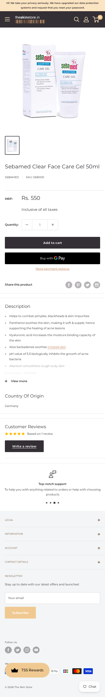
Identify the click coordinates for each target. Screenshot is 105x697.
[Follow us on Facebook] (8, 650)
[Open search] (76, 19)
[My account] (86, 19)
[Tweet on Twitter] (87, 284)
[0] (96, 19)
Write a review (24, 446)
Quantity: (12, 224)
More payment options (52, 269)
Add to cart (52, 243)
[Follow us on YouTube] (36, 650)
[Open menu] (7, 19)
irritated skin (57, 347)
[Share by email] (96, 284)
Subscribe (20, 613)
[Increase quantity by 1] (53, 225)
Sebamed (12, 177)
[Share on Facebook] (68, 284)
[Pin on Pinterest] (78, 284)
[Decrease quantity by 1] (27, 225)
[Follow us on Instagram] (26, 650)
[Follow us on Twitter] (17, 650)
